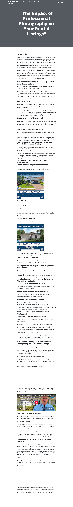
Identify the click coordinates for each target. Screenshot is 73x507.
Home (58, 2)
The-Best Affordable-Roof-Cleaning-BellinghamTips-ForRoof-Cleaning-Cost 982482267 (28, 2)
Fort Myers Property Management (33, 213)
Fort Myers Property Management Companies (28, 88)
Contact (63, 2)
